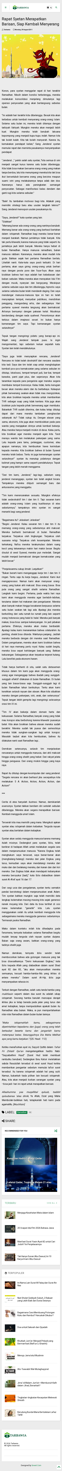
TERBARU (10, 1203)
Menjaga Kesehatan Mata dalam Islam (35, 1213)
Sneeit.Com (36, 1465)
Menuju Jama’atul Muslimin (30, 1355)
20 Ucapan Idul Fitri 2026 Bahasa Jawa (35, 1228)
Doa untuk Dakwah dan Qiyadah (32, 1327)
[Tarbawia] (21, 8)
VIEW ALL (51, 1203)
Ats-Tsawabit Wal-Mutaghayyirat (33, 1369)
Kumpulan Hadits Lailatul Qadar (24, 1158)
